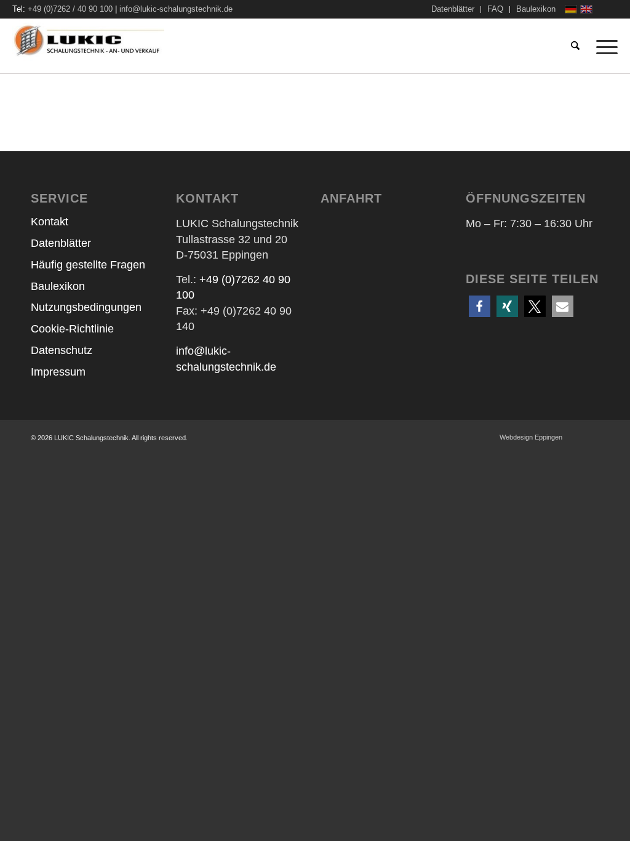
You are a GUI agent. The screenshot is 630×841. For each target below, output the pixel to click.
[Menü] (603, 46)
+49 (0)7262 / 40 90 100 (70, 9)
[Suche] (575, 46)
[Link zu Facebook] (608, 9)
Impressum (58, 372)
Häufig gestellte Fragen (88, 265)
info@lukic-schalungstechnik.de (176, 9)
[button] (479, 306)
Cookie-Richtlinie (72, 329)
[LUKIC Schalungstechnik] (107, 46)
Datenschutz (61, 350)
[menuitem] (453, 9)
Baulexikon (536, 9)
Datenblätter (452, 9)
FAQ (495, 9)
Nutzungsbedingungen (86, 307)
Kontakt (49, 221)
